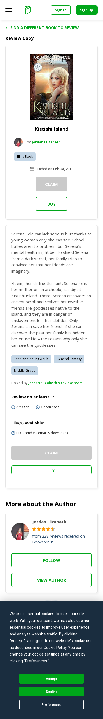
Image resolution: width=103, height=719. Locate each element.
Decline (51, 692)
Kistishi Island (51, 129)
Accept (51, 679)
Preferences (51, 705)
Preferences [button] (36, 661)
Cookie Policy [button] (55, 647)
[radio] (34, 529)
